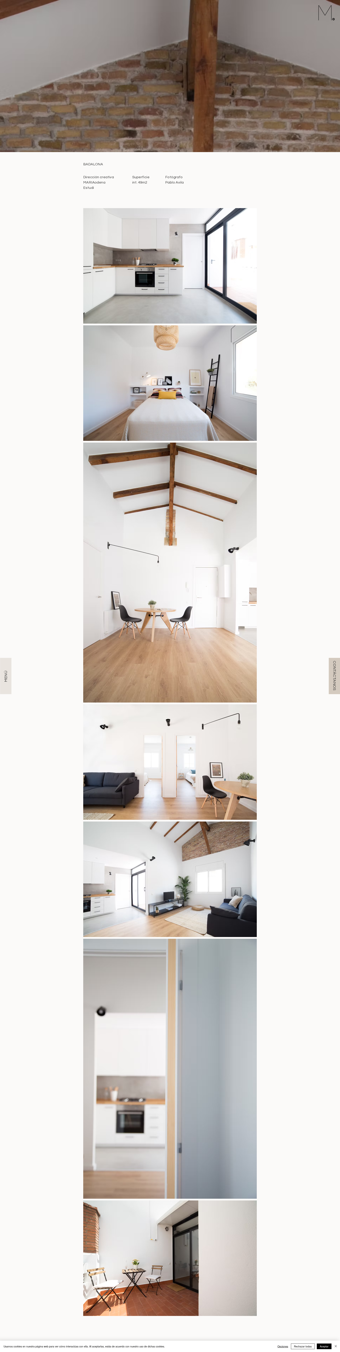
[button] (334, 676)
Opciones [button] (282, 1346)
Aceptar (324, 1346)
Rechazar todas (303, 1346)
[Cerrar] (336, 1346)
